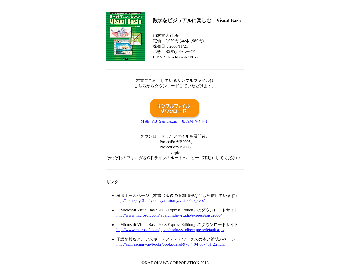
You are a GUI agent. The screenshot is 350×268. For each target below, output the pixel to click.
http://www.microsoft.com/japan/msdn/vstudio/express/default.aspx (170, 230)
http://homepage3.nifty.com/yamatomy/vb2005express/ (160, 200)
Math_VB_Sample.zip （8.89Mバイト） (175, 121)
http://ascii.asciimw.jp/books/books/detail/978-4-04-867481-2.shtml (170, 244)
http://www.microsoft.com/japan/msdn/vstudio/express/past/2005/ (169, 215)
